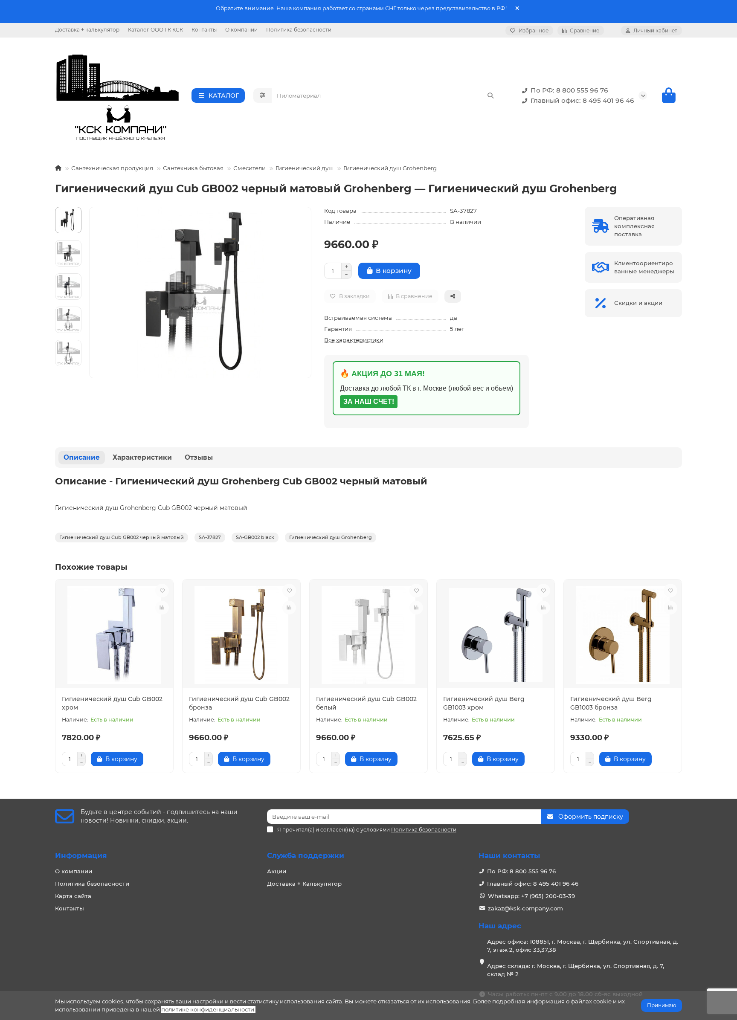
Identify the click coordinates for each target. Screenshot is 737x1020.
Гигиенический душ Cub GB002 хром (112, 703)
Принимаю (661, 1005)
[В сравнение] (162, 607)
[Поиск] (490, 95)
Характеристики (142, 457)
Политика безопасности (298, 29)
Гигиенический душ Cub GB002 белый (366, 703)
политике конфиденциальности (207, 1009)
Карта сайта (73, 895)
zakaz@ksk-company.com (525, 908)
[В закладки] (162, 590)
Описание (82, 457)
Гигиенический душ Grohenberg (390, 168)
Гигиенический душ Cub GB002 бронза (239, 703)
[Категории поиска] (262, 95)
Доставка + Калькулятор (304, 883)
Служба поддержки (305, 855)
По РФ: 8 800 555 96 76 (569, 90)
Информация (81, 855)
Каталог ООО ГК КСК (155, 29)
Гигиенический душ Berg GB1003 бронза (611, 703)
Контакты (204, 29)
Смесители (249, 168)
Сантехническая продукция (112, 168)
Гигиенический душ (305, 168)
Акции (276, 871)
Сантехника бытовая (193, 168)
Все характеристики (353, 339)
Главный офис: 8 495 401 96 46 (582, 100)
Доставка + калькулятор (87, 29)
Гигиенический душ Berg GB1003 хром (484, 703)
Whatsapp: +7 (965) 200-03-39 (531, 895)
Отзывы (199, 457)
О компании (241, 29)
